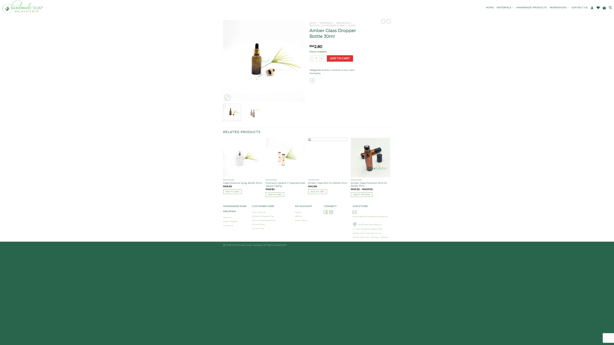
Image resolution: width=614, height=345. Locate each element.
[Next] (299, 61)
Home (490, 7)
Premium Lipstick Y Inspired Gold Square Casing (285, 185)
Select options (361, 194)
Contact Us (579, 7)
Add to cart (340, 58)
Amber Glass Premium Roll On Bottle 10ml (369, 185)
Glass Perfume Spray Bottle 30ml (242, 183)
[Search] (610, 7)
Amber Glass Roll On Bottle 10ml (327, 183)
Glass (352, 25)
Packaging (343, 23)
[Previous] (229, 61)
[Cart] (604, 7)
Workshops (558, 7)
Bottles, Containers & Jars (327, 25)
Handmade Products (531, 7)
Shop (312, 23)
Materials (504, 7)
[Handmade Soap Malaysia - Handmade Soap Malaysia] (33, 7)
